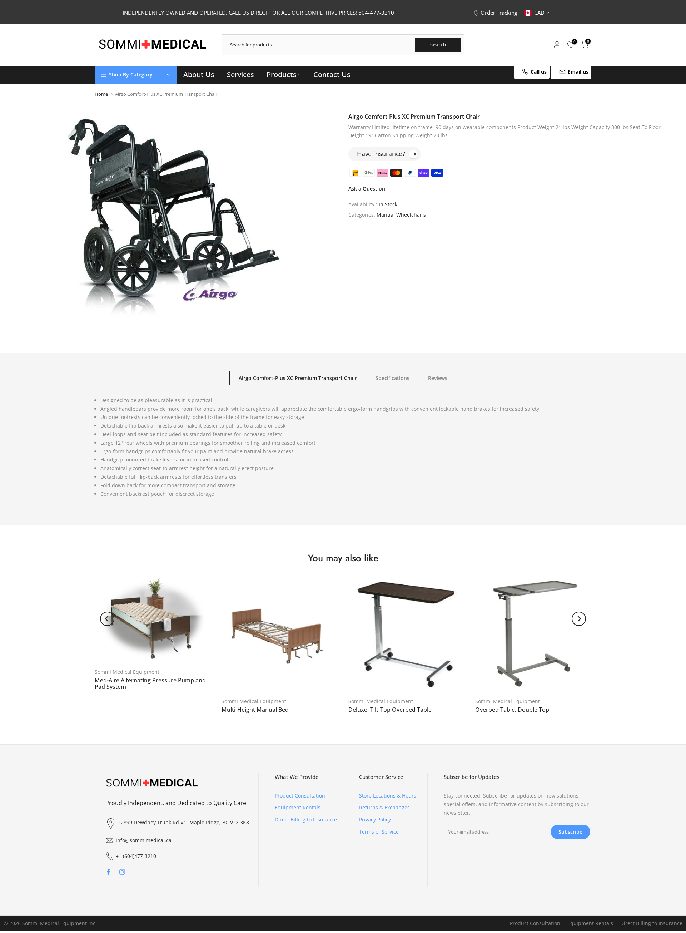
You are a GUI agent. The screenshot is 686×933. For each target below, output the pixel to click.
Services (240, 74)
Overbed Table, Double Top (512, 710)
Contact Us (332, 74)
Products (282, 74)
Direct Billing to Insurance (306, 819)
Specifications (392, 377)
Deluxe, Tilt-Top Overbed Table (390, 710)
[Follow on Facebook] (108, 872)
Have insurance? (381, 153)
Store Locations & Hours (387, 795)
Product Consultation (300, 795)
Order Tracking (499, 12)
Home (101, 94)
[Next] (579, 619)
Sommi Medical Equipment (127, 671)
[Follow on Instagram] (122, 872)
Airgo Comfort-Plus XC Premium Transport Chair (298, 377)
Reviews (437, 377)
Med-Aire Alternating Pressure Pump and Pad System (150, 683)
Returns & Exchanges (384, 807)
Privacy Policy (375, 819)
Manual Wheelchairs (401, 214)
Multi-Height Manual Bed (255, 710)
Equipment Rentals (297, 807)
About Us (198, 74)
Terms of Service (379, 831)
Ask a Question (366, 189)
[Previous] (107, 619)
